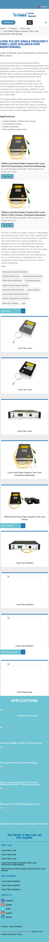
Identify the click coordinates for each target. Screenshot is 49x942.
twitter (8, 909)
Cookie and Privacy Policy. (11, 934)
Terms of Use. (37, 931)
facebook (9, 901)
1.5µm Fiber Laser (8, 854)
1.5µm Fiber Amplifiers (10, 885)
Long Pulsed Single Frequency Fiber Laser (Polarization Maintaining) (19, 863)
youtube (9, 913)
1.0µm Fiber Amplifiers (10, 881)
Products (13, 28)
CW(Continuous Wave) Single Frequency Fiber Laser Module (23, 869)
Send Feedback (16, 926)
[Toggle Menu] (30, 22)
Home (2, 28)
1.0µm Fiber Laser (8, 850)
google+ (9, 905)
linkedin (9, 917)
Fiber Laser (25, 28)
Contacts (4, 926)
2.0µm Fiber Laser (8, 858)
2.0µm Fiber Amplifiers (10, 889)
